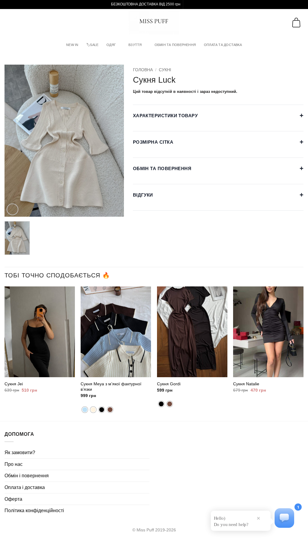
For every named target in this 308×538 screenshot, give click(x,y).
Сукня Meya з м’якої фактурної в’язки (111, 386)
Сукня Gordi (168, 383)
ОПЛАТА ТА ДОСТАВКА (223, 45)
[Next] (303, 353)
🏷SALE (92, 45)
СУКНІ (165, 70)
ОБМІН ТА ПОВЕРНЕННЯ (175, 45)
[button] (9, 22)
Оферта (13, 499)
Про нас (14, 464)
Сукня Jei (14, 383)
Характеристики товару (218, 115)
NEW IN (72, 45)
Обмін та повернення (218, 168)
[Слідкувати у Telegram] (194, 4)
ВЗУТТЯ (135, 45)
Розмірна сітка (218, 142)
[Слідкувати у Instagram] (188, 4)
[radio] (85, 410)
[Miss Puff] (154, 22)
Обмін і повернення (27, 475)
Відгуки (218, 195)
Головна (143, 70)
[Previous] (4, 353)
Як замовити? (20, 452)
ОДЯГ (111, 45)
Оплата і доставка (25, 487)
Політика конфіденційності (34, 510)
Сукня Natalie (246, 383)
